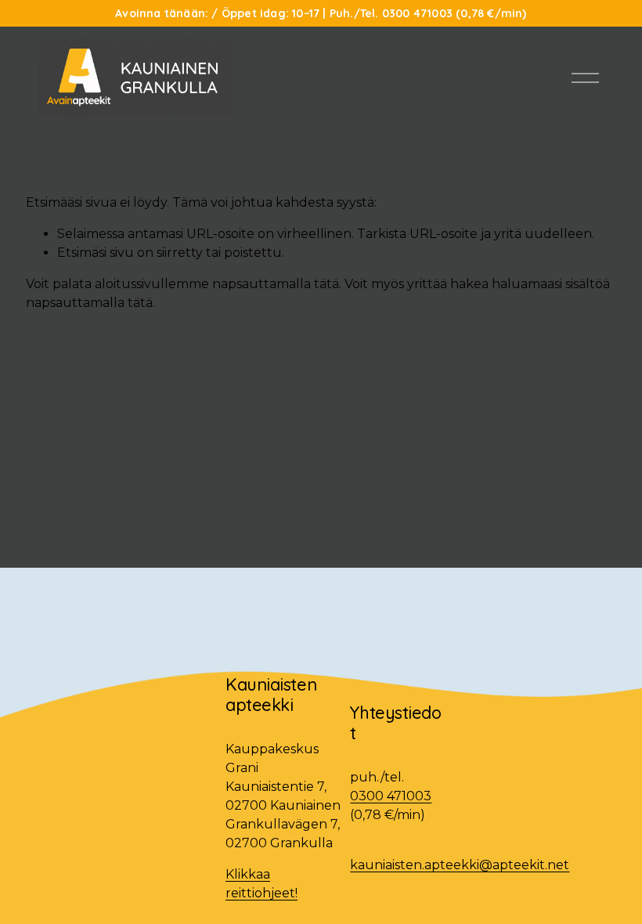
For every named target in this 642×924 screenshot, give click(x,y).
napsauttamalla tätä (275, 283)
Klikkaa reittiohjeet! (261, 884)
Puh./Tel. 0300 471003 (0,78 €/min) (428, 13)
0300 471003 (390, 796)
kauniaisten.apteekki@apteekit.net (459, 864)
